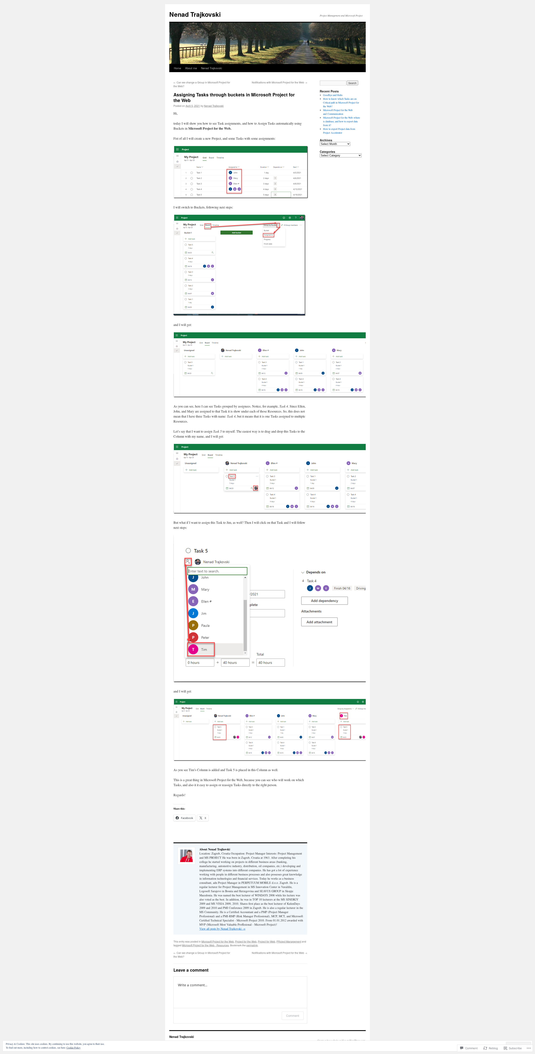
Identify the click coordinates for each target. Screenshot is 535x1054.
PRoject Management (288, 941)
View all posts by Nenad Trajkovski (222, 929)
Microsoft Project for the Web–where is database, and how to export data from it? (341, 121)
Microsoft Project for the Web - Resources (205, 945)
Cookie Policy (73, 1047)
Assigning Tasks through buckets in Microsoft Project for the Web (234, 97)
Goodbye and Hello (333, 95)
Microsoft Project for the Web (217, 941)
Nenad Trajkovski (195, 14)
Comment (292, 1015)
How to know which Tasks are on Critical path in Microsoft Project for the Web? (341, 102)
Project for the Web (246, 941)
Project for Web (266, 941)
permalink (252, 945)
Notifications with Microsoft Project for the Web (279, 82)
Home (177, 68)
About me (191, 68)
